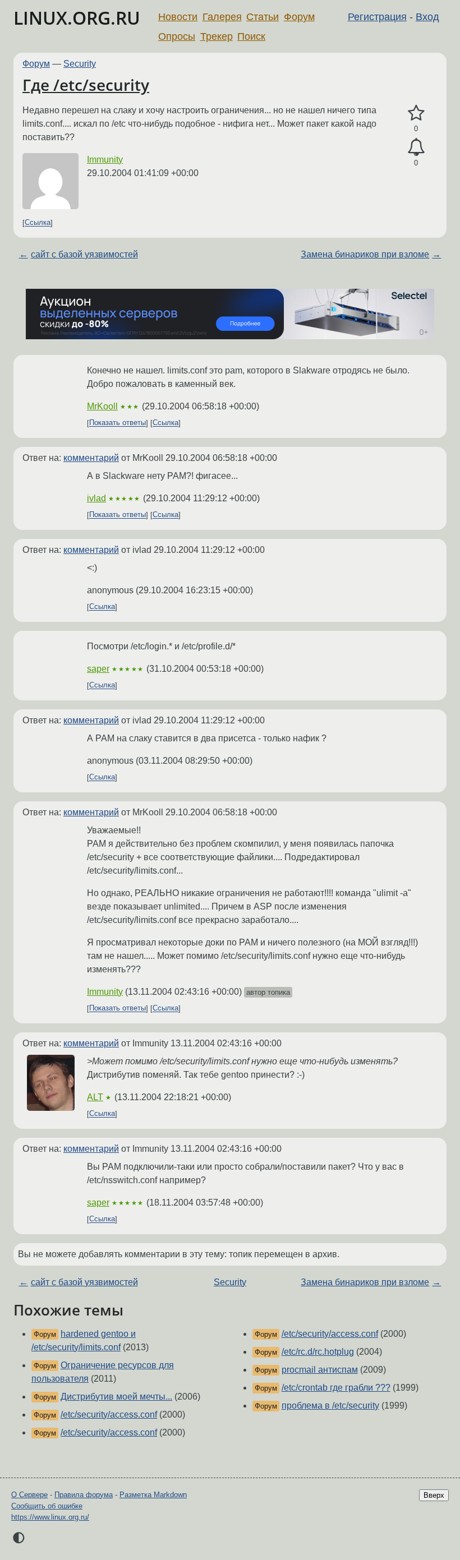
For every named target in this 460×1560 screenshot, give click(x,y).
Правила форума (83, 1494)
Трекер (216, 36)
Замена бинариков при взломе (365, 254)
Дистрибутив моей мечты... (116, 1396)
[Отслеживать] (416, 147)
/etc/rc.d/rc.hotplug (318, 1351)
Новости (177, 16)
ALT (95, 1097)
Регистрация (377, 16)
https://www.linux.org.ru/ (50, 1517)
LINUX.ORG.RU (76, 18)
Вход (427, 16)
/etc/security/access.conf (109, 1414)
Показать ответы (117, 423)
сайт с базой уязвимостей (84, 254)
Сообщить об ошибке (46, 1506)
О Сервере (29, 1494)
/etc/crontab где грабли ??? (336, 1387)
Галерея (222, 16)
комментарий (91, 458)
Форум (299, 16)
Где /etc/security (85, 84)
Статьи (262, 16)
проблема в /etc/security (330, 1405)
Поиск (251, 36)
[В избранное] (416, 113)
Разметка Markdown (153, 1494)
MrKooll (102, 406)
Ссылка (37, 223)
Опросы (176, 36)
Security (79, 63)
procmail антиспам (320, 1369)
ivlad (96, 498)
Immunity (105, 159)
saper (98, 668)
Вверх (434, 1495)
